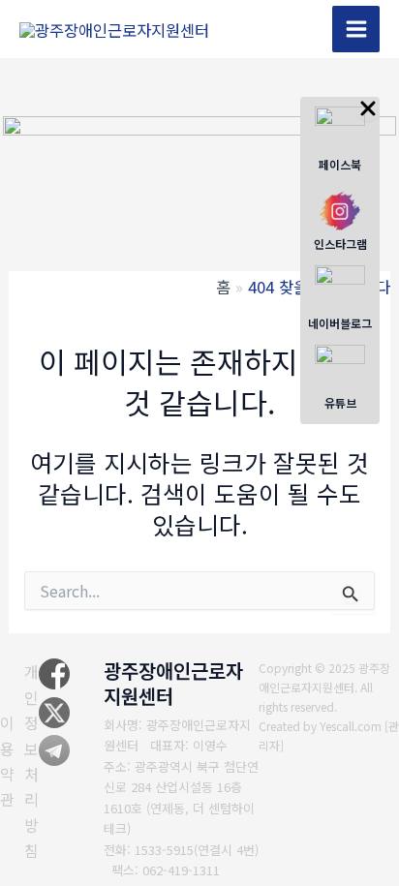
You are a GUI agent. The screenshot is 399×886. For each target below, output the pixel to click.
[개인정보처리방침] (31, 760)
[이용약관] (7, 761)
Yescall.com (351, 726)
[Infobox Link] (340, 141)
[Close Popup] (368, 109)
